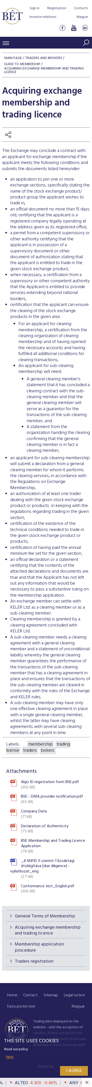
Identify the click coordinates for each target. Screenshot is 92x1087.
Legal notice (74, 995)
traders (30, 750)
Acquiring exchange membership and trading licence (47, 930)
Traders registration (34, 961)
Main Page (13, 58)
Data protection (21, 1006)
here (10, 1057)
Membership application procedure (39, 947)
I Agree (74, 1070)
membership (40, 744)
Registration (56, 8)
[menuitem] (12, 995)
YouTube (73, 28)
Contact (30, 995)
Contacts (81, 8)
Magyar (82, 17)
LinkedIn (85, 28)
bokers (47, 750)
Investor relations (43, 17)
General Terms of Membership (45, 916)
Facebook (62, 28)
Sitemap (51, 995)
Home (12, 995)
